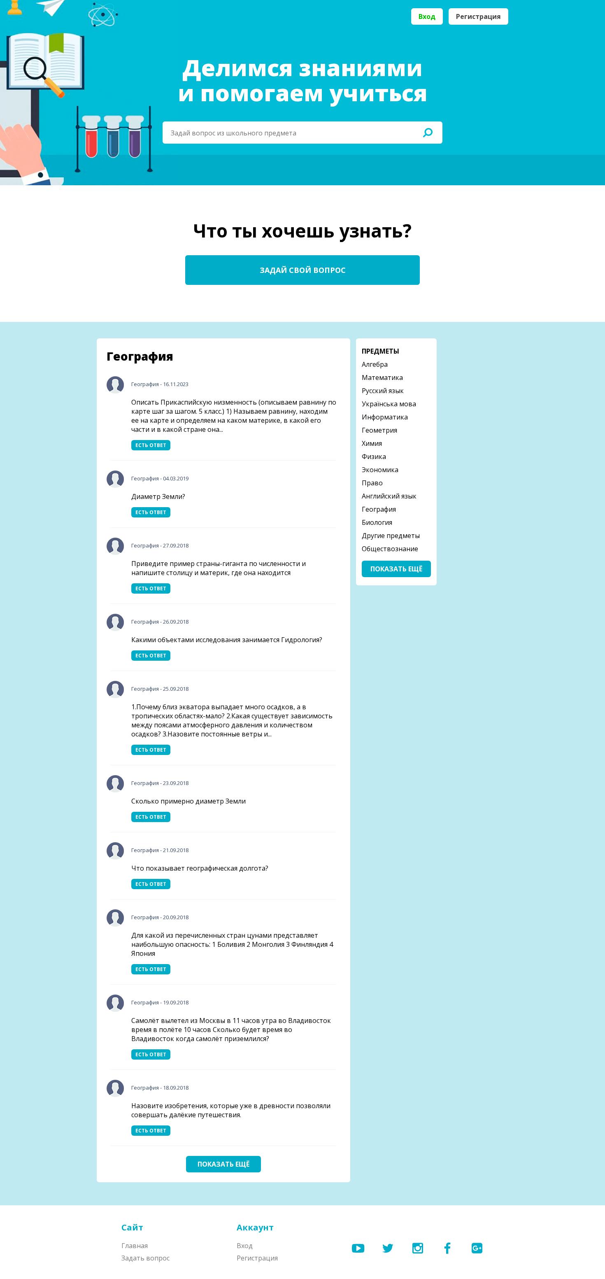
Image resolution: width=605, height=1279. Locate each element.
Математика (382, 377)
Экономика (380, 469)
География (145, 384)
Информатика (385, 417)
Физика (374, 456)
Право (372, 482)
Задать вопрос (145, 1258)
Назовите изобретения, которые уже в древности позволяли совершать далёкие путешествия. (230, 1110)
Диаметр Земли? (158, 496)
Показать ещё (223, 1164)
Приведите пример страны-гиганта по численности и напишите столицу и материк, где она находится (218, 568)
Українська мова (389, 403)
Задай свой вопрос (303, 270)
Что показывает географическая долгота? (199, 868)
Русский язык (383, 390)
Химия (372, 443)
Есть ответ (150, 445)
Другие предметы (391, 535)
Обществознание (390, 548)
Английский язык (389, 496)
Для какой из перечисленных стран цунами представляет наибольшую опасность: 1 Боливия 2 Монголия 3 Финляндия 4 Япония (232, 944)
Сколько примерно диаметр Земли (188, 801)
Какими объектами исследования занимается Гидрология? (226, 639)
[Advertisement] (475, 461)
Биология (377, 522)
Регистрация (478, 16)
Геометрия (379, 430)
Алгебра (375, 364)
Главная (134, 1245)
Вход (427, 16)
